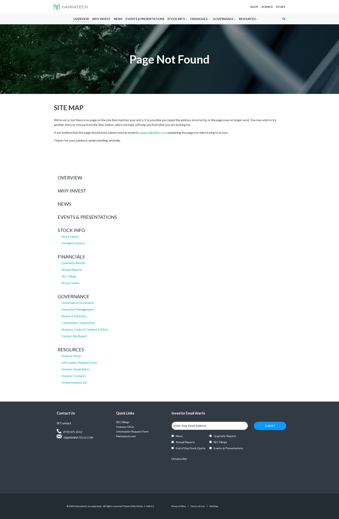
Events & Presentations (87, 217)
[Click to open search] (283, 18)
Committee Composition (78, 322)
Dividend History (73, 243)
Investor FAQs (71, 356)
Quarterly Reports (225, 436)
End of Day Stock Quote (190, 448)
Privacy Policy (178, 506)
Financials (71, 256)
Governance (73, 296)
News (64, 204)
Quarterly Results (73, 263)
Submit (270, 425)
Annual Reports (72, 269)
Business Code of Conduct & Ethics (85, 329)
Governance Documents (78, 302)
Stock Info (71, 230)
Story (280, 6)
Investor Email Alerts (76, 369)
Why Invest (72, 191)
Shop (254, 6)
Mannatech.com (130, 436)
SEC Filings (69, 276)
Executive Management (77, 309)
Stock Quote (70, 236)
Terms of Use (197, 506)
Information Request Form (79, 362)
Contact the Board (74, 336)
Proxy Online (70, 283)
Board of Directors (74, 316)
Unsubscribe (179, 458)
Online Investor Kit (74, 382)
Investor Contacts (74, 376)
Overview (70, 177)
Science (267, 6)
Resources (71, 349)
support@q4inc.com (153, 132)
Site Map (213, 506)
